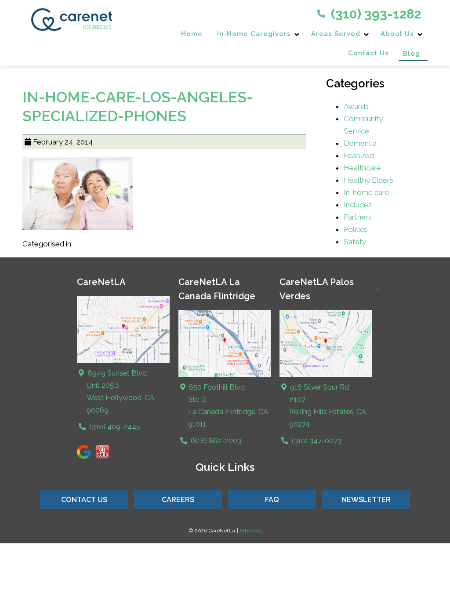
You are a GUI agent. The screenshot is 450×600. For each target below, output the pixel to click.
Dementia (360, 143)
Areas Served (335, 34)
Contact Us (368, 53)
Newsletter (366, 499)
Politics (355, 229)
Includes (358, 204)
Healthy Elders (368, 180)
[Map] (123, 361)
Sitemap (250, 531)
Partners (358, 217)
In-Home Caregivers (254, 34)
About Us (397, 34)
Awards (356, 106)
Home (192, 34)
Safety (355, 241)
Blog (411, 54)
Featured (359, 155)
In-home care (366, 192)
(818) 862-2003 (215, 441)
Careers (178, 499)
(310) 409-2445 (114, 427)
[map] (224, 375)
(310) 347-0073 (315, 441)
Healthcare (362, 167)
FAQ (272, 499)
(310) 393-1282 (374, 14)
